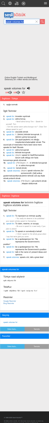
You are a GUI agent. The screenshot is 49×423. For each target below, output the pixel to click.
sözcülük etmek (21, 131)
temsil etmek (21, 168)
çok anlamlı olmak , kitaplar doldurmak (34, 182)
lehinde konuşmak (22, 152)
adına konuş (20, 118)
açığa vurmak (12, 104)
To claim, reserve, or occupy (27, 223)
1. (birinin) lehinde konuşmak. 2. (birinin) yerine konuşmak (28, 135)
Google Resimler (9, 301)
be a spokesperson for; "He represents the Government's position (30, 248)
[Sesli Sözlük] (3, 4)
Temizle (37, 329)
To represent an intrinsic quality (28, 215)
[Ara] (42, 21)
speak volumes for (10, 322)
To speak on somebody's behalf (28, 231)
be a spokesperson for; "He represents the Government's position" (21, 241)
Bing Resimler (8, 303)
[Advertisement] (24, 51)
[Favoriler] (22, 94)
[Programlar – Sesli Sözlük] (24, 4)
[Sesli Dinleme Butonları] (8, 93)
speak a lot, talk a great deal (31, 257)
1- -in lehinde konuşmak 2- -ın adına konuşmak (31, 164)
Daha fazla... (12, 329)
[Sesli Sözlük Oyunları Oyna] (17, 4)
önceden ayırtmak (22, 116)
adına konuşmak (22, 149)
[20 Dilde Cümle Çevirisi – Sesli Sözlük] (10, 4)
